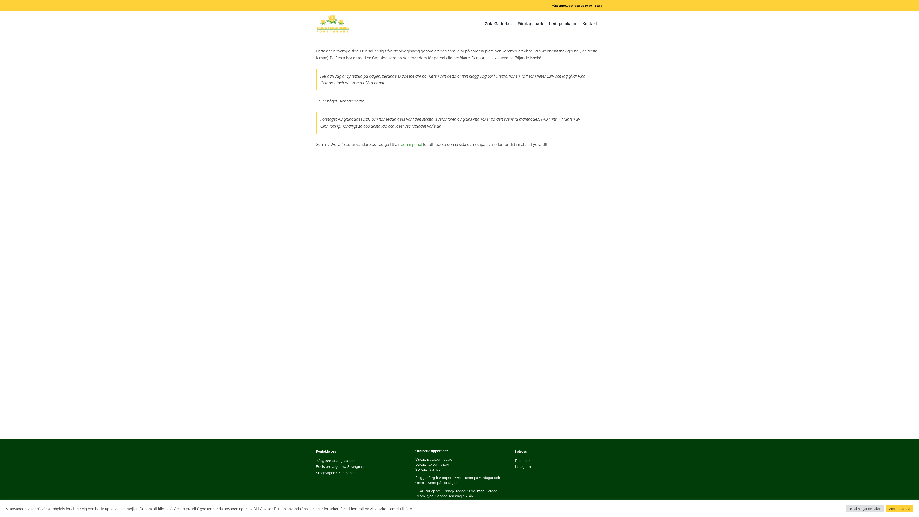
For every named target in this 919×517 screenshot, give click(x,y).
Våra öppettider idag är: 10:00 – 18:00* (577, 5)
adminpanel (411, 144)
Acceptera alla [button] (899, 509)
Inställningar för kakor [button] (865, 509)
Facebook (522, 461)
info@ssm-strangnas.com (336, 461)
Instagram (523, 467)
